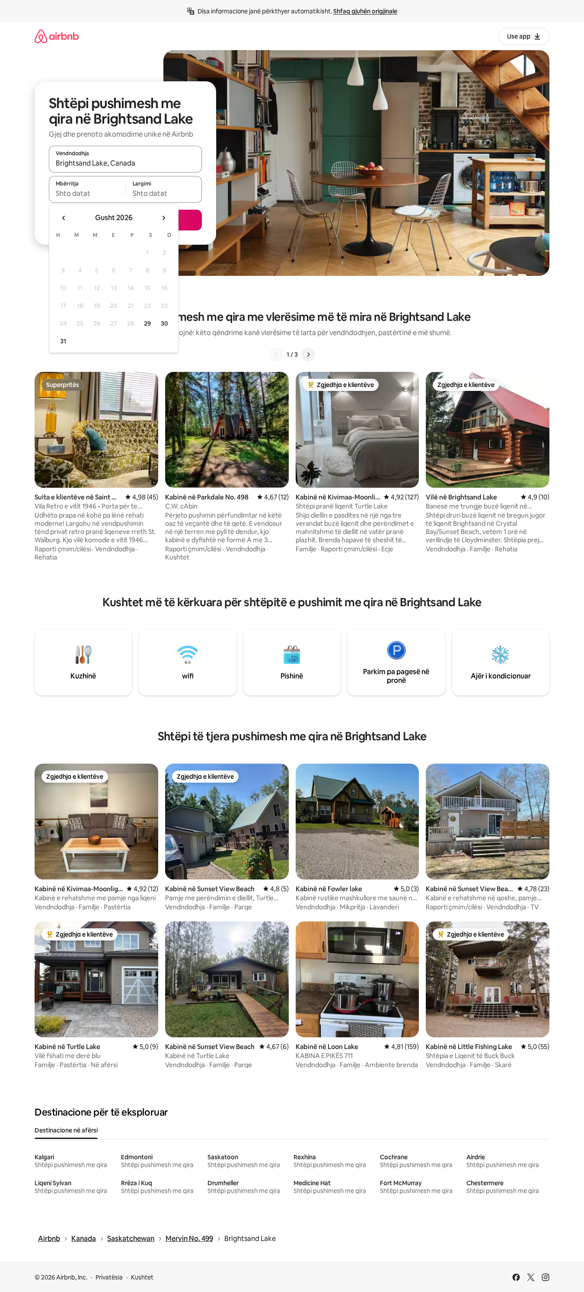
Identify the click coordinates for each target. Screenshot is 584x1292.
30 (164, 323)
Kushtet (142, 1277)
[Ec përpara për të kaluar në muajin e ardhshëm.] (163, 218)
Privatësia (109, 1277)
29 (147, 323)
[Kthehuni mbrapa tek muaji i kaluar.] (64, 218)
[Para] (308, 354)
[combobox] (125, 163)
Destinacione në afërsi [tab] (66, 1130)
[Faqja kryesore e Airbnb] (57, 36)
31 (63, 341)
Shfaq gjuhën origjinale (365, 11)
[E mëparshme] (276, 354)
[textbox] (87, 193)
